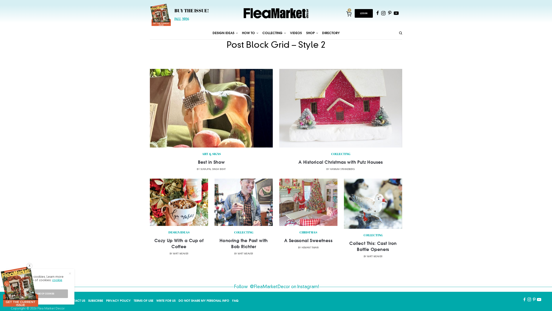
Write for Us (166, 300)
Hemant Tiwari (310, 248)
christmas (308, 232)
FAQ (235, 300)
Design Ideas (179, 232)
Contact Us (76, 300)
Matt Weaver (180, 254)
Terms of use (143, 300)
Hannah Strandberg (342, 169)
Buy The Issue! (191, 11)
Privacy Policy (118, 300)
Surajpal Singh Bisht (213, 169)
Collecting (340, 154)
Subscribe (95, 300)
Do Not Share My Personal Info (204, 300)
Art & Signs (211, 154)
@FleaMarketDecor (270, 287)
